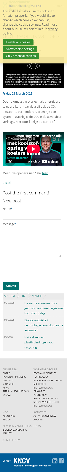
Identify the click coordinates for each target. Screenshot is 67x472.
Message (10, 224)
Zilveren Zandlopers (17, 426)
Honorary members (14, 376)
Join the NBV (11, 440)
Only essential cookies (21, 56)
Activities (40, 412)
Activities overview (45, 415)
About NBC (9, 415)
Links (37, 426)
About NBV (10, 369)
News (6, 387)
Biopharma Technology (48, 380)
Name (8, 209)
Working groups (45, 369)
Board (6, 373)
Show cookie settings (20, 49)
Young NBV (40, 395)
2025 (23, 296)
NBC (5, 412)
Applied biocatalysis (46, 398)
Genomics (39, 391)
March (37, 296)
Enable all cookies (18, 42)
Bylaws (7, 395)
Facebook (61, 461)
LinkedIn (55, 461)
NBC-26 (7, 419)
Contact (8, 380)
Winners (7, 433)
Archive (10, 296)
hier (45, 173)
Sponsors (8, 384)
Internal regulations (16, 391)
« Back (7, 183)
